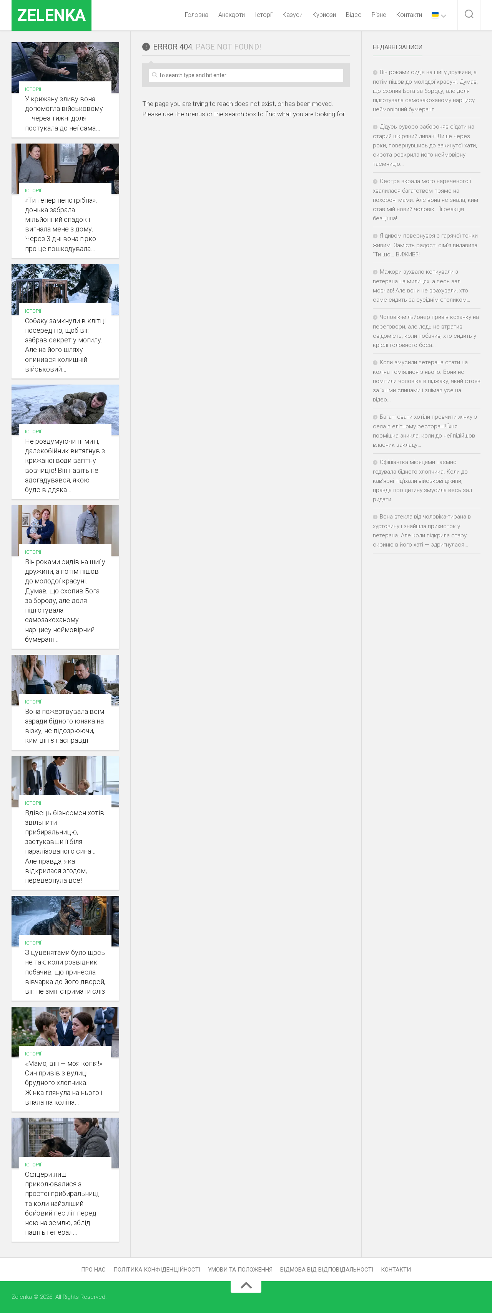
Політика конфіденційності (156, 1269)
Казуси (293, 14)
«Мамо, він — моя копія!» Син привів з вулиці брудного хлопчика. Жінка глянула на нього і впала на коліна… (63, 1082)
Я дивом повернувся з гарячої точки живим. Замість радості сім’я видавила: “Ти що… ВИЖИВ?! (426, 245)
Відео (354, 14)
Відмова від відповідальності (326, 1269)
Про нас (93, 1269)
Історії (264, 14)
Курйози (324, 14)
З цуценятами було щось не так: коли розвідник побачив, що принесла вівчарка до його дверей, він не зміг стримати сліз (65, 971)
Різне (379, 14)
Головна (196, 14)
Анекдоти (231, 14)
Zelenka (51, 15)
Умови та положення (240, 1269)
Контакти (409, 14)
